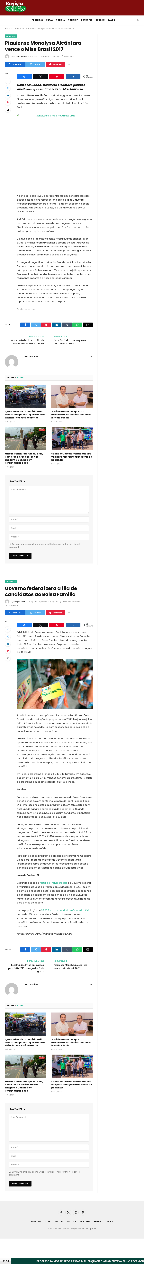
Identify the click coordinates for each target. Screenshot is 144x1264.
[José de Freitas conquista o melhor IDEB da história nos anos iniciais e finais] (72, 396)
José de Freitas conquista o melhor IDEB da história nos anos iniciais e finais (71, 414)
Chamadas (11, 36)
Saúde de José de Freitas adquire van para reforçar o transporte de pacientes (71, 456)
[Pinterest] (8, 102)
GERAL (49, 20)
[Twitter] (8, 88)
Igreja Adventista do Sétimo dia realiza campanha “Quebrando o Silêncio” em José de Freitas (25, 414)
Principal (37, 20)
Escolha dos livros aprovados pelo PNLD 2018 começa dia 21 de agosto (26, 968)
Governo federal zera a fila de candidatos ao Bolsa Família (27, 342)
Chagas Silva (19, 56)
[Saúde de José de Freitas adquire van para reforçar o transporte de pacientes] (72, 438)
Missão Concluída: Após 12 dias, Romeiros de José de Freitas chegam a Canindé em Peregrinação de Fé (24, 458)
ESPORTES (87, 20)
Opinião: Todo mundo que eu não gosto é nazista (70, 342)
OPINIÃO (100, 20)
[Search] (138, 20)
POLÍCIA (60, 20)
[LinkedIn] (8, 95)
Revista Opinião (89, 1228)
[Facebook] (8, 81)
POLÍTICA (73, 20)
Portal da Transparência (53, 882)
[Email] (8, 109)
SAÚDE (111, 20)
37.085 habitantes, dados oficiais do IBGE (65, 910)
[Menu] (6, 20)
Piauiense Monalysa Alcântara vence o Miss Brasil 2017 (70, 967)
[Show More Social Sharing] (69, 64)
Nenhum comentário (51, 56)
